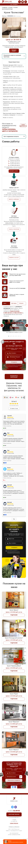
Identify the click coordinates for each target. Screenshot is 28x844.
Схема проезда (14, 823)
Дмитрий (9, 502)
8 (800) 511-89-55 (15, 161)
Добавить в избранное (14, 826)
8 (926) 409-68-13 (15, 165)
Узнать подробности (23, 125)
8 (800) (14, 810)
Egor (8, 450)
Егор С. (9, 467)
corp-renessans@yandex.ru (14, 817)
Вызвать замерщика (14, 199)
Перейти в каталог (14, 257)
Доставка (14, 303)
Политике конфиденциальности (15, 365)
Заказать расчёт (14, 51)
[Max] (15, 576)
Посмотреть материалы (14, 376)
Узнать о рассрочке (14, 229)
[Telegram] (13, 576)
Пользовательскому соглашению (11, 366)
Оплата (21, 303)
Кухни (10, 7)
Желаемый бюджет (15, 356)
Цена (4, 303)
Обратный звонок (14, 814)
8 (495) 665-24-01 (15, 163)
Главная (4, 7)
